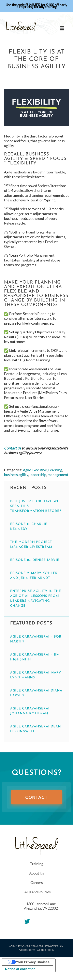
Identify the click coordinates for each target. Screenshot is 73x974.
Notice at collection (20, 969)
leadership (38, 474)
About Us (36, 873)
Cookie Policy (45, 949)
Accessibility (27, 949)
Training (36, 863)
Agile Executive (35, 470)
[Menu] (62, 28)
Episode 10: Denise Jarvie (34, 560)
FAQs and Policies (37, 892)
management (58, 474)
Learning (55, 470)
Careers (36, 882)
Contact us (12, 448)
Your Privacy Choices (32, 962)
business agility (16, 474)
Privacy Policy (54, 945)
